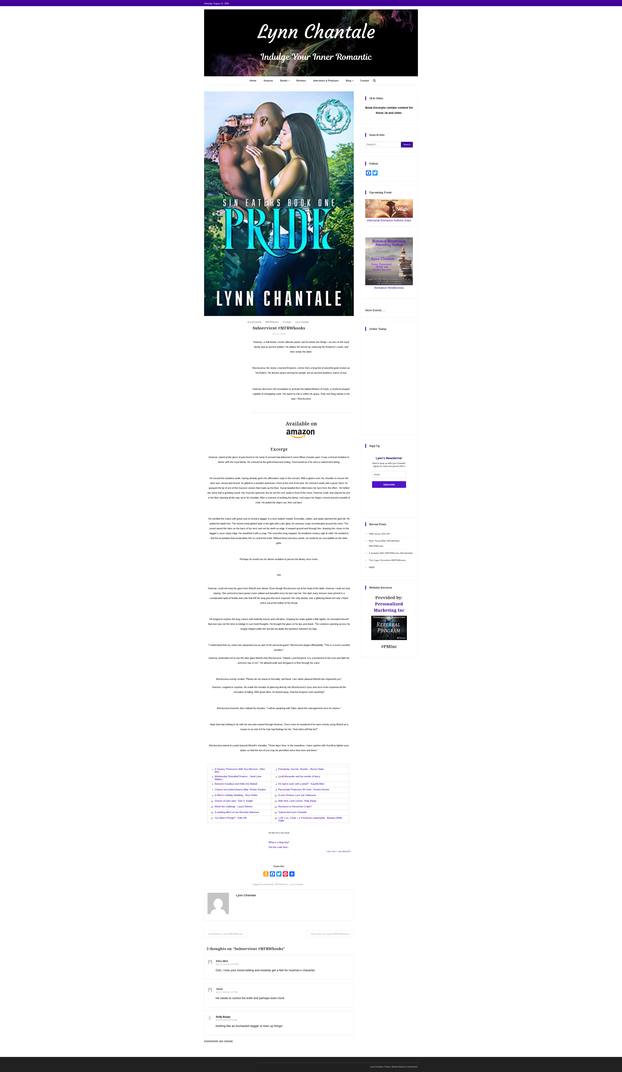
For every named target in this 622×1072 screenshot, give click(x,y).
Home (253, 80)
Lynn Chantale (302, 322)
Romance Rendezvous (389, 287)
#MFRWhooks (272, 322)
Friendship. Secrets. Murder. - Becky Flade (301, 769)
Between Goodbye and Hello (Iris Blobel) (236, 783)
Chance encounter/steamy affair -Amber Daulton (240, 789)
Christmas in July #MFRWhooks (226, 934)
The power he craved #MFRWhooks (329, 934)
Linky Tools (331, 851)
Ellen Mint (222, 961)
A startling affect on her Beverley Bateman (237, 812)
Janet (219, 989)
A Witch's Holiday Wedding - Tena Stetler (236, 795)
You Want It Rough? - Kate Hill (230, 817)
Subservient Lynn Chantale (292, 812)
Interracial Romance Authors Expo (389, 220)
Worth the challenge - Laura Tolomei (233, 806)
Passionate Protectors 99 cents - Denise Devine (303, 789)
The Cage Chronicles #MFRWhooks (387, 560)
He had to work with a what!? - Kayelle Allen (301, 783)
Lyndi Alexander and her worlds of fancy (299, 776)
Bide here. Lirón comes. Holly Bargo (297, 800)
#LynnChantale (254, 322)
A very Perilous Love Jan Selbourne (297, 795)
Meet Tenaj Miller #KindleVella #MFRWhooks (384, 543)
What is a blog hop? (279, 842)
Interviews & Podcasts (326, 80)
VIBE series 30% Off (379, 534)
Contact (364, 80)
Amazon (268, 80)
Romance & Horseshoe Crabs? (295, 806)
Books (284, 80)
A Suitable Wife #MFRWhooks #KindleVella (391, 553)
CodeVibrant (411, 1067)
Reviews (301, 80)
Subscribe (389, 484)
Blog (348, 80)
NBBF (372, 567)
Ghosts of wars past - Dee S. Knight (234, 800)
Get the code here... (279, 847)
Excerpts (287, 322)
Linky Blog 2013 (344, 851)
